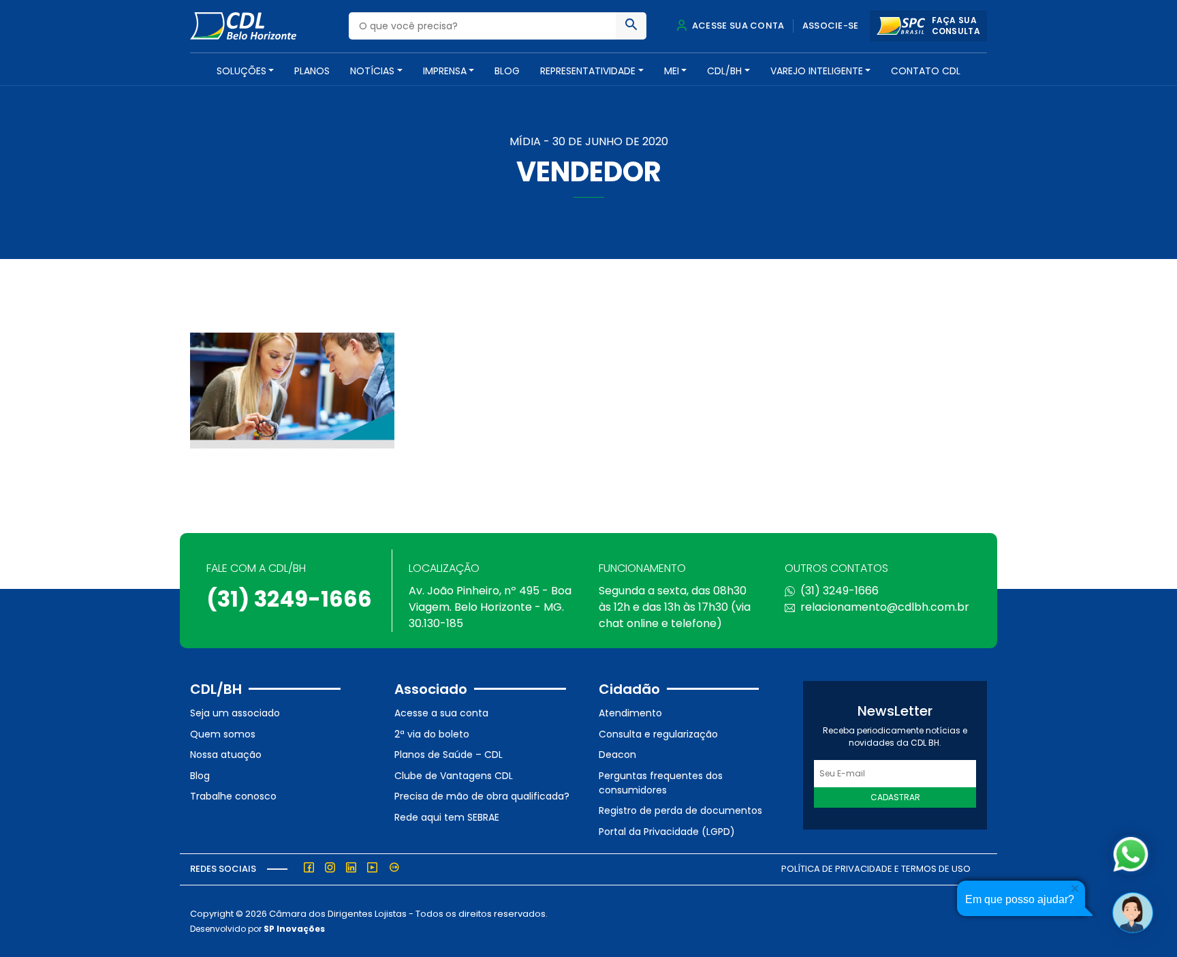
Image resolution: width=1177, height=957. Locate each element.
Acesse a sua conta (441, 713)
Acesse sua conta (737, 25)
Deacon (617, 754)
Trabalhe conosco (233, 796)
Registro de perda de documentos (680, 810)
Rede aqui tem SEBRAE (446, 817)
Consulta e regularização (658, 734)
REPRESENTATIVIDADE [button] (587, 71)
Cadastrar (895, 797)
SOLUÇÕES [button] (241, 71)
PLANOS (312, 71)
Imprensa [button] (445, 71)
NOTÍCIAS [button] (372, 71)
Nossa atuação (226, 754)
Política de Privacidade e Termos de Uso (876, 868)
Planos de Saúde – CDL (448, 754)
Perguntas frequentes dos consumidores (661, 783)
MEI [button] (671, 71)
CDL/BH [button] (724, 71)
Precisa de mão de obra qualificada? (481, 796)
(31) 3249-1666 (289, 598)
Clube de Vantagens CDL (453, 776)
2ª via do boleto (431, 734)
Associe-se (830, 25)
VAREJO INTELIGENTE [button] (816, 71)
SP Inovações (294, 929)
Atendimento (630, 713)
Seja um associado (235, 713)
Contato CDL (925, 71)
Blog (507, 71)
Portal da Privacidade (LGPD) (667, 831)
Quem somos (222, 734)
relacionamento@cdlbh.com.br (884, 607)
